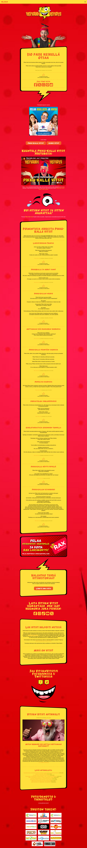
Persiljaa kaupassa (43, 382)
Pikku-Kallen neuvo (43, 293)
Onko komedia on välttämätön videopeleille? (41, 782)
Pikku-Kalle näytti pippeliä (43, 466)
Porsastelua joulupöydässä (43, 401)
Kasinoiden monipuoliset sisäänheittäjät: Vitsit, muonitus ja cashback (41, 776)
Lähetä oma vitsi (43, 588)
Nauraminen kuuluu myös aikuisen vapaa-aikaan (41, 779)
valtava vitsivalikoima (33, 635)
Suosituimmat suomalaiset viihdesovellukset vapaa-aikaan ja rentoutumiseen (41, 772)
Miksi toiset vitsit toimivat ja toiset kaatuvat (41, 780)
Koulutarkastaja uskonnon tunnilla (43, 427)
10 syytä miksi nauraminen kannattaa (41, 775)
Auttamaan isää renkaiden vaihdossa (43, 329)
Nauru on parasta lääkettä (41, 774)
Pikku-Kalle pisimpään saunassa (43, 350)
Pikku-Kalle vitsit (36, 143)
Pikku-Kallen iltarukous (43, 489)
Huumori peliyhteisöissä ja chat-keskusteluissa (41, 778)
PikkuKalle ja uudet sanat (43, 269)
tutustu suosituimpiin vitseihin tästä (43, 641)
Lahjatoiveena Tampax (43, 243)
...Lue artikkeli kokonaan (43, 762)
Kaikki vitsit (54, 143)
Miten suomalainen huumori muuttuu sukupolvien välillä (41, 777)
